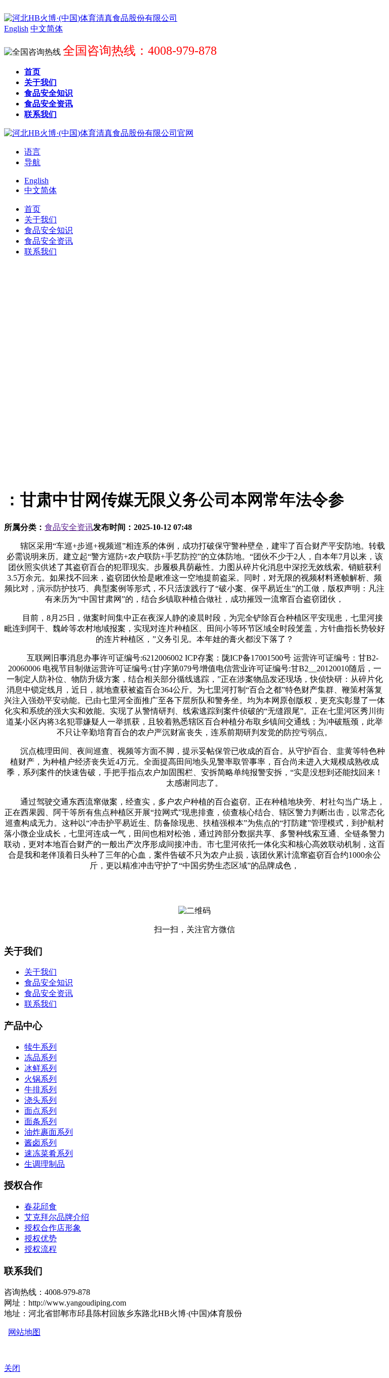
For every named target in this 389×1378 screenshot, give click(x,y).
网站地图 (24, 1332)
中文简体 (40, 190)
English (36, 180)
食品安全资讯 (69, 527)
